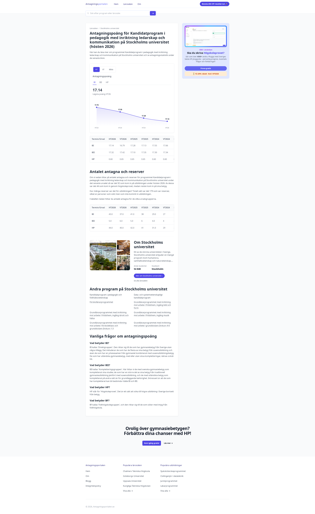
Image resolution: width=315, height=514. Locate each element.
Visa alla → (128, 490)
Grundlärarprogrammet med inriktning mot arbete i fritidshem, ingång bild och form (152, 305)
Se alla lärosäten (141, 280)
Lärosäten (94, 28)
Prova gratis (206, 68)
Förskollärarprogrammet (101, 302)
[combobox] (121, 13)
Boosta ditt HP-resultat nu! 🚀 (214, 4)
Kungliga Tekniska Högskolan (136, 486)
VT (103, 69)
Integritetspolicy (93, 486)
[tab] (94, 82)
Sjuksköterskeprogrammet (173, 471)
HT (96, 69)
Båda (111, 69)
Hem (88, 471)
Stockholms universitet (109, 28)
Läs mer (168, 443)
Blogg (88, 481)
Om (87, 476)
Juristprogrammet (168, 481)
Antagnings (97, 3)
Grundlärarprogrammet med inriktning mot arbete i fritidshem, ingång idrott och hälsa (109, 315)
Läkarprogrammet (169, 486)
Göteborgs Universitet (133, 476)
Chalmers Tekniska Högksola (136, 471)
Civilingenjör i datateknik (171, 476)
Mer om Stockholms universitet (149, 276)
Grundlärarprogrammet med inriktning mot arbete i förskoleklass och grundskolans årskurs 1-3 (108, 325)
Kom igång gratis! (151, 443)
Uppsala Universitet (132, 481)
